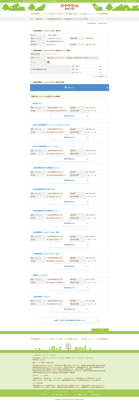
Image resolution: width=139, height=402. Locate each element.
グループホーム (89, 357)
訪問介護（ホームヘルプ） (47, 365)
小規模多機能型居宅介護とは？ (69, 380)
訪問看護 (68, 357)
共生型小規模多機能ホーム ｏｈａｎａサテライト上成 (51, 125)
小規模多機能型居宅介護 (54, 19)
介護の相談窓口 (103, 14)
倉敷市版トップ (39, 14)
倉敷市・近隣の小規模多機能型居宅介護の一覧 (69, 320)
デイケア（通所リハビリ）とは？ (52, 380)
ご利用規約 (44, 394)
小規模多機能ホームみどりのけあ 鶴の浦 (75, 19)
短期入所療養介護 (46, 369)
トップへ (99, 330)
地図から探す (73, 14)
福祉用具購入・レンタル (38, 359)
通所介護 (102, 365)
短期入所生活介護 (37, 369)
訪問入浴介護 (58, 365)
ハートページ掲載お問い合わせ (127, 1)
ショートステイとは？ (69, 378)
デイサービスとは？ (57, 378)
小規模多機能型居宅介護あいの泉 (43, 189)
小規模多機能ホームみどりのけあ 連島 (46, 232)
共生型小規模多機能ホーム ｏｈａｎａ (46, 146)
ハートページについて (61, 391)
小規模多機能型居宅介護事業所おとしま (46, 210)
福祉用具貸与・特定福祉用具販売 (59, 372)
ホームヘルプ (53, 357)
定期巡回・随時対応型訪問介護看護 (90, 365)
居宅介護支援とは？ (81, 378)
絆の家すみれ (37, 103)
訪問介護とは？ (47, 378)
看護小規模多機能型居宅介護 (96, 367)
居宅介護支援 (35, 365)
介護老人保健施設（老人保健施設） (84, 369)
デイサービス (61, 357)
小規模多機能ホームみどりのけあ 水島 (46, 253)
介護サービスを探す (56, 14)
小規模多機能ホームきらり (41, 296)
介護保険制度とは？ (37, 378)
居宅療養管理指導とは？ (84, 380)
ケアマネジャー (45, 357)
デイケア (73, 357)
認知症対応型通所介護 (69, 367)
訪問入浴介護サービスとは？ (94, 378)
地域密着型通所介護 (37, 367)
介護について (87, 14)
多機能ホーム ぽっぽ (40, 275)
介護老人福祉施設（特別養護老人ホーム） (63, 369)
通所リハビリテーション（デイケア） (53, 367)
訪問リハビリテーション (74, 365)
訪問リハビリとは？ (37, 380)
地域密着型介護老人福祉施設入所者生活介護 (94, 370)
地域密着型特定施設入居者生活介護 (41, 372)
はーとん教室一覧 (96, 380)
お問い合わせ (91, 391)
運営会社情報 (95, 394)
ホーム (32, 19)
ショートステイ (80, 357)
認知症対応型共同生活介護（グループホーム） (70, 370)
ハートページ (110, 1)
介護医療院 (72, 372)
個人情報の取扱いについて (60, 394)
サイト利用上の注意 (80, 394)
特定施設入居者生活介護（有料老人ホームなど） (44, 370)
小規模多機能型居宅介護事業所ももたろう (46, 168)
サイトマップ (77, 391)
